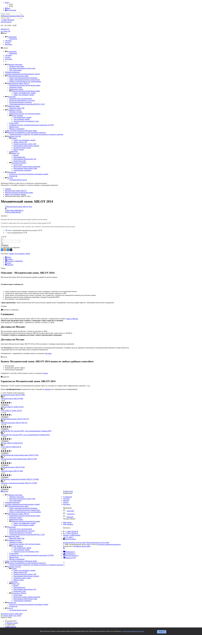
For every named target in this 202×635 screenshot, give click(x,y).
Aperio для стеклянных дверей (24, 140)
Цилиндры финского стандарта (20, 102)
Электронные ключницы (22, 170)
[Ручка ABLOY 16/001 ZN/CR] (65, 407)
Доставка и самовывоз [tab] (15, 261)
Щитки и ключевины (17, 129)
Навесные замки (14, 106)
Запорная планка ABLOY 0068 (12, 398)
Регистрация (11, 10)
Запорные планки (15, 87)
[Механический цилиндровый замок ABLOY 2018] (65, 455)
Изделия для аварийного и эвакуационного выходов (27, 132)
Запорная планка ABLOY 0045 (12, 471)
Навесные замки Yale (16, 108)
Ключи (15, 155)
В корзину (5, 245)
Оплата (7, 42)
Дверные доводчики (15, 64)
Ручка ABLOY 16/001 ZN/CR (11, 410)
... (5, 61)
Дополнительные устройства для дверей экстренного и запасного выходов (36, 134)
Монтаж (66, 500)
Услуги (10, 178)
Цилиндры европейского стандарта (22, 100)
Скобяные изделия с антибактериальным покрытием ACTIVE (31, 125)
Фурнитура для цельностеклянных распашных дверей (28, 174)
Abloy (88, 544)
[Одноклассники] (5, 250)
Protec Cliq (15, 153)
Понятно (162, 632)
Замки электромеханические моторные (23, 78)
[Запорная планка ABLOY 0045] (65, 467)
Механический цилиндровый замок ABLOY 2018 (19, 459)
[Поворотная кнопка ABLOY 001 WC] (65, 419)
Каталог (5, 491)
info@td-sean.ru (6, 22)
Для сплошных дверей (21, 119)
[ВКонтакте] (2, 250)
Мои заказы (67, 522)
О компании (12, 37)
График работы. (10, 627)
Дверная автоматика (12, 72)
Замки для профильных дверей (24, 93)
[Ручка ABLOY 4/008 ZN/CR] (65, 443)
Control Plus (13, 151)
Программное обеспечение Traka (25, 168)
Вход (8, 8)
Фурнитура (12, 172)
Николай (70, 517)
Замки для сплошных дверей (23, 95)
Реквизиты (13, 39)
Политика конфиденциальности (109, 544)
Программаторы (19, 157)
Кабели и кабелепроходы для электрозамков (25, 81)
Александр (70, 514)
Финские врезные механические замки (26, 91)
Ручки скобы (13, 123)
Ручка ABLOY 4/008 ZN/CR (11, 447)
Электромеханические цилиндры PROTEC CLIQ (27, 104)
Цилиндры (12, 96)
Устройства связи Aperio (22, 147)
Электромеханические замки (18, 76)
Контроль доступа (14, 136)
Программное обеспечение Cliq (24, 159)
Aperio (14, 138)
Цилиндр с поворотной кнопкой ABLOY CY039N (19, 483)
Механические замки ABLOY (18, 83)
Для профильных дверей (22, 117)
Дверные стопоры (15, 112)
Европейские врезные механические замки (24, 85)
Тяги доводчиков (15, 70)
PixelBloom (78, 546)
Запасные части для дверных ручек (26, 121)
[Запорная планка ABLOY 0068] (65, 395)
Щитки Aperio (18, 149)
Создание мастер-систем (18, 180)
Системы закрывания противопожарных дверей (22, 74)
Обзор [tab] (9, 257)
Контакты (8, 44)
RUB (7, 2)
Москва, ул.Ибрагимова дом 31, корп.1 (71, 536)
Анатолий (70, 511)
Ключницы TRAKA (19, 163)
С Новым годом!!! (11, 623)
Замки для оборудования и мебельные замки (21, 130)
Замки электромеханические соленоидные (24, 79)
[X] (11, 250)
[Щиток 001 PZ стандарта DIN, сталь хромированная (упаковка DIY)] (65, 431)
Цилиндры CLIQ (19, 161)
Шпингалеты (14, 127)
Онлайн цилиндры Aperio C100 (24, 144)
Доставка (8, 40)
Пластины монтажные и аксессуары (22, 68)
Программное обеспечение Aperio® (26, 146)
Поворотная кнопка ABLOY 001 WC (14, 423)
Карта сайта (86, 546)
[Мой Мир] (8, 250)
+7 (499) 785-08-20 (7, 20)
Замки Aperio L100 (20, 142)
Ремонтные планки (16, 89)
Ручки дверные (17, 115)
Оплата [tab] (8, 263)
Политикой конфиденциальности (133, 631)
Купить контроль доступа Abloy (74, 542)
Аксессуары (17, 164)
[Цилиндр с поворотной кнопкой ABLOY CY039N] (65, 479)
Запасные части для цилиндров (20, 98)
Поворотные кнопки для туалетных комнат (24, 113)
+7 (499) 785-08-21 (71, 533)
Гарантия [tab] (10, 265)
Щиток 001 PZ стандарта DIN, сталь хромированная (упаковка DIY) (25, 435)
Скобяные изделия (14, 110)
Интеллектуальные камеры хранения (26, 166)
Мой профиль (68, 524)
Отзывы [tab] (10, 259)
